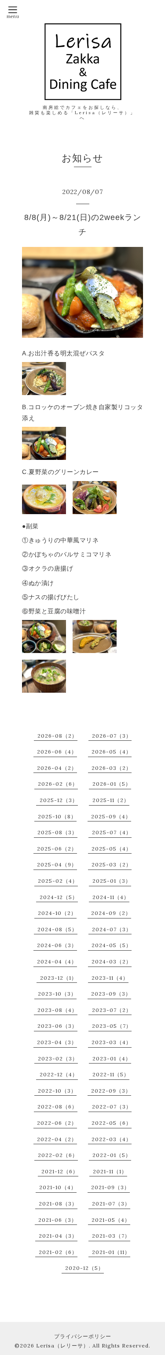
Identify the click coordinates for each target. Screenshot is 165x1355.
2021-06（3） (57, 1220)
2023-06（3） (57, 1026)
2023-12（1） (58, 977)
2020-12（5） (84, 1268)
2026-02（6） (58, 783)
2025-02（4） (58, 880)
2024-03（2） (112, 961)
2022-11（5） (110, 1074)
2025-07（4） (112, 832)
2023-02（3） (58, 1058)
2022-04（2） (57, 1139)
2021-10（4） (58, 1187)
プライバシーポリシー (82, 1336)
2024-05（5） (112, 945)
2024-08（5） (57, 929)
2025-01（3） (111, 880)
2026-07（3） (112, 735)
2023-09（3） (111, 993)
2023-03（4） (112, 1042)
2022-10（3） (57, 1090)
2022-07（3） (112, 1106)
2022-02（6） (58, 1155)
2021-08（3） (58, 1203)
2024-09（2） (111, 913)
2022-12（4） (59, 1074)
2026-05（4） (112, 751)
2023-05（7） (112, 1026)
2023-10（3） (57, 993)
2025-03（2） (112, 864)
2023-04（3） (57, 1042)
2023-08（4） (57, 1010)
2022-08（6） (57, 1106)
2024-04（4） (57, 961)
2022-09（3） (111, 1090)
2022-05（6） (112, 1123)
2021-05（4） (111, 1220)
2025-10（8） (57, 816)
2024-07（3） (112, 929)
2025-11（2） (110, 800)
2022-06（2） (57, 1123)
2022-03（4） (112, 1139)
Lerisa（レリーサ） (62, 1345)
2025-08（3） (57, 832)
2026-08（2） (57, 735)
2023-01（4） (111, 1058)
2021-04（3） (58, 1235)
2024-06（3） (57, 945)
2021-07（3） (111, 1203)
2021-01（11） (111, 1252)
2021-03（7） (111, 1235)
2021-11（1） (110, 1171)
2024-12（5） (59, 897)
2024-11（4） (110, 897)
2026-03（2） (112, 768)
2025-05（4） (112, 848)
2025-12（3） (59, 800)
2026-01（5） (111, 783)
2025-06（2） (57, 848)
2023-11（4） (110, 977)
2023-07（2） (112, 1010)
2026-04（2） (57, 768)
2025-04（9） (57, 864)
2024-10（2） (57, 913)
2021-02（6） (58, 1252)
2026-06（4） (57, 751)
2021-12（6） (59, 1171)
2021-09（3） (110, 1187)
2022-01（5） (111, 1155)
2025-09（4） (111, 816)
